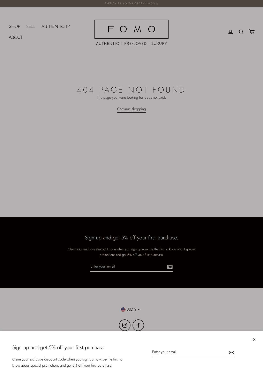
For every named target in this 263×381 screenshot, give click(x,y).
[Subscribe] (231, 352)
